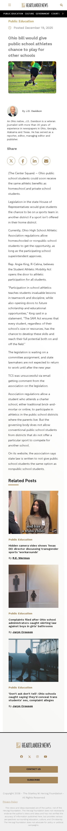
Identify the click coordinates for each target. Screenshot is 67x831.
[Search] (61, 5)
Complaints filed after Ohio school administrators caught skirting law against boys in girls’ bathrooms (32, 623)
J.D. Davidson (34, 111)
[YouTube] (45, 756)
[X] (29, 756)
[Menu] (10, 5)
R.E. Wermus (21, 558)
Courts (55, 14)
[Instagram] (37, 756)
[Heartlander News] (35, 5)
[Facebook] (21, 756)
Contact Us (33, 769)
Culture (29, 14)
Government (43, 14)
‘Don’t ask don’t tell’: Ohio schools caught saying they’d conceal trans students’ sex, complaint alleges (33, 697)
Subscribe (33, 780)
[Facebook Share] (23, 162)
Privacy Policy (10, 801)
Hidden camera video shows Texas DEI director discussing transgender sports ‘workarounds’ (33, 549)
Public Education (13, 14)
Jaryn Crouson (23, 632)
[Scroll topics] (62, 13)
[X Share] (11, 162)
